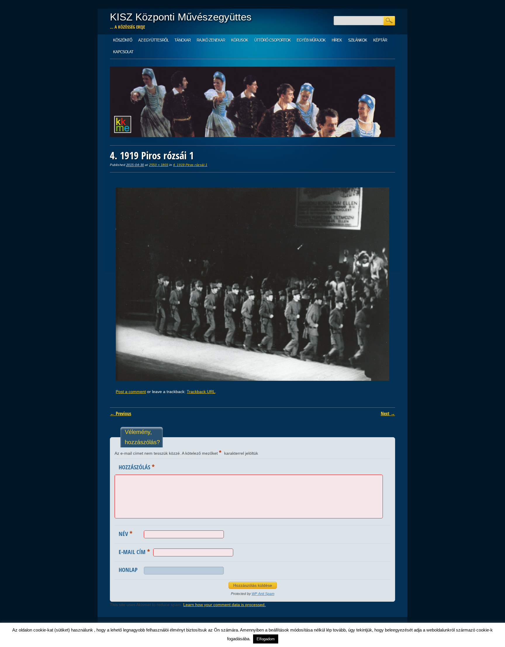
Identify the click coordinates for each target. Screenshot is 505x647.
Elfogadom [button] (266, 639)
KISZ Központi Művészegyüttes (181, 17)
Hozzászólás (137, 466)
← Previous (120, 413)
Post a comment (131, 391)
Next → (388, 413)
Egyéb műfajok (311, 40)
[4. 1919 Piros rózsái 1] (252, 379)
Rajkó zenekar (211, 40)
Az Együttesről (153, 40)
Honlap (128, 570)
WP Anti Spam (263, 594)
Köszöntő (122, 40)
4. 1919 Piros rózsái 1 (190, 165)
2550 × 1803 (158, 165)
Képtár (380, 40)
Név (125, 533)
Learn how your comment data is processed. (224, 604)
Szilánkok (357, 40)
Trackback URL (201, 391)
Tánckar (182, 40)
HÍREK (337, 40)
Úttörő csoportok (272, 40)
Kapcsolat (123, 52)
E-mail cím (134, 551)
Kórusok (239, 40)
